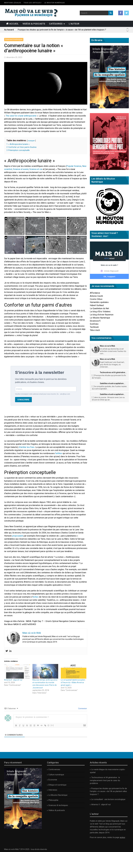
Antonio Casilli (96, 296)
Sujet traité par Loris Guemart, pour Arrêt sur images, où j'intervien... (112, 364)
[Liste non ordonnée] (34, 725)
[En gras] (16, 725)
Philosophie (53, 800)
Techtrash (94, 327)
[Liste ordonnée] (30, 725)
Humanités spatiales (99, 302)
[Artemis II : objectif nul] (17, 671)
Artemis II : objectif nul (13, 680)
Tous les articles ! (33, 3)
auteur (122, 837)
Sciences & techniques (13, 39)
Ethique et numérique (57, 785)
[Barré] (27, 725)
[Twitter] (7, 651)
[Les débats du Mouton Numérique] (109, 225)
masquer (31, 141)
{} (48, 725)
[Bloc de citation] (38, 725)
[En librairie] (109, 107)
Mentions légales (12, 3)
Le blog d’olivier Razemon (101, 314)
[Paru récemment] (23, 828)
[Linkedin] (10, 651)
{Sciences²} (95, 321)
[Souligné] (23, 725)
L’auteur (74, 24)
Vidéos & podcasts (34, 24)
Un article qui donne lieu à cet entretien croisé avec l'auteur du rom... (113, 351)
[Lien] (45, 725)
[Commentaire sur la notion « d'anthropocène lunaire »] (45, 235)
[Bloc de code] (41, 725)
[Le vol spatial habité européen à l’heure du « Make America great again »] (74, 671)
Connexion (82, 708)
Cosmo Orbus (96, 299)
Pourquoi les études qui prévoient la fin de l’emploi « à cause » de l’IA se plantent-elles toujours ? (108, 791)
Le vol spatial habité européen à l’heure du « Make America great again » (73, 682)
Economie (52, 779)
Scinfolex (94, 324)
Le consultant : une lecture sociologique (36, 29)
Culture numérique (56, 774)
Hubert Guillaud (97, 305)
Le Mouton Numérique (54, 3)
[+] (52, 725)
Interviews (52, 790)
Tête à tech (95, 330)
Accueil (14, 24)
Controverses (54, 769)
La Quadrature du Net (99, 308)
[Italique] (20, 725)
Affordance (95, 293)
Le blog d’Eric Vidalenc (100, 311)
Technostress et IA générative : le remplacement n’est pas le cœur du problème (105, 780)
